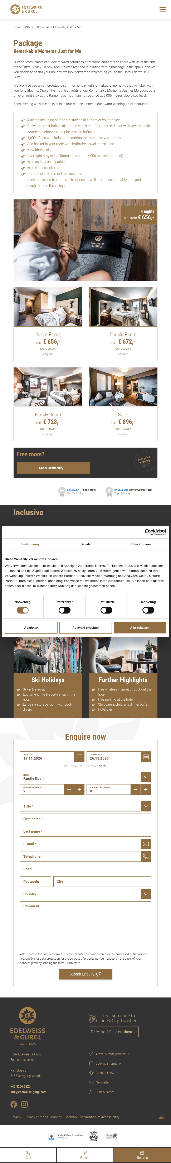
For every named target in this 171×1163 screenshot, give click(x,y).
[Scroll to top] (161, 1140)
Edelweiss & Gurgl (111, 1031)
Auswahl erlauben (85, 627)
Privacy (15, 1117)
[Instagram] (24, 1104)
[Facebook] (13, 1104)
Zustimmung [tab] (29, 544)
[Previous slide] (19, 240)
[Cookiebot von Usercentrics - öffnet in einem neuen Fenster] (148, 532)
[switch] (64, 610)
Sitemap (71, 1117)
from (48, 343)
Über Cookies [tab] (141, 544)
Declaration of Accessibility (99, 1117)
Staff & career (105, 1092)
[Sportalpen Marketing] (162, 1117)
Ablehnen (31, 627)
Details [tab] (85, 544)
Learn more (72, 963)
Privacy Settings (36, 1117)
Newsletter (102, 1082)
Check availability (51, 468)
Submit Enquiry (82, 974)
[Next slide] (152, 240)
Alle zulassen (140, 627)
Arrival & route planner (110, 1054)
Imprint (56, 1117)
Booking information (109, 1063)
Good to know (105, 1073)
